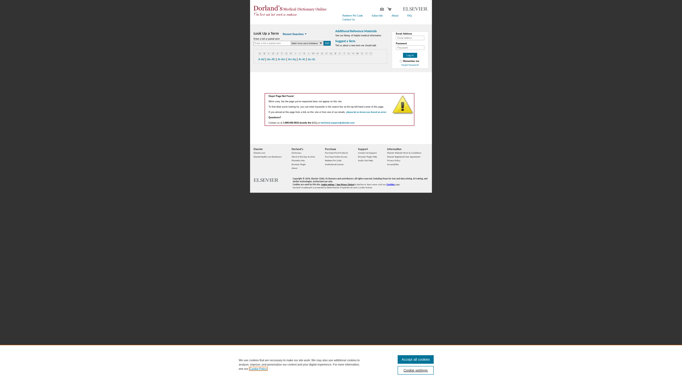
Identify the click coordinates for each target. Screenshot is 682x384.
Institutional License (334, 164)
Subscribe (377, 15)
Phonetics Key (298, 160)
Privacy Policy (393, 160)
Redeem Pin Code (352, 15)
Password (401, 43)
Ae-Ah (271, 59)
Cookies (390, 184)
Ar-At (302, 59)
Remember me (411, 61)
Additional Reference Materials (356, 31)
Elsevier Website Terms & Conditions (404, 153)
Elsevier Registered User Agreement (403, 157)
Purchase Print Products (336, 153)
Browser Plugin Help (367, 157)
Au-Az (311, 59)
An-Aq (292, 59)
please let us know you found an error (366, 112)
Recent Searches (293, 34)
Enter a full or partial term (267, 39)
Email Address (404, 34)
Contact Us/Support (367, 153)
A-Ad (261, 59)
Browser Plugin (299, 164)
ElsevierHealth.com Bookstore (268, 157)
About (395, 15)
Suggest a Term (345, 41)
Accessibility (393, 164)
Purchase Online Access (336, 157)
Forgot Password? (410, 65)
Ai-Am (281, 59)
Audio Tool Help (365, 160)
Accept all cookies (416, 359)
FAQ (409, 15)
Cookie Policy (258, 368)
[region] (341, 364)
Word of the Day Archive (303, 157)
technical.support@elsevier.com (337, 123)
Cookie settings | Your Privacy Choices (337, 185)
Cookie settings (416, 370)
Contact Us (348, 19)
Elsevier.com (259, 153)
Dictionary (296, 153)
